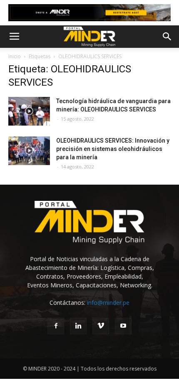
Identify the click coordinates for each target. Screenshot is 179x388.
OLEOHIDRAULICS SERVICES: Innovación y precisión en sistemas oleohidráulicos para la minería (112, 149)
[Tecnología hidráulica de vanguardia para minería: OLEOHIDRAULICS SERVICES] (29, 111)
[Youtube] (123, 326)
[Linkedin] (78, 326)
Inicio (14, 56)
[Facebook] (55, 326)
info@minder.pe (108, 302)
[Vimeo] (100, 326)
